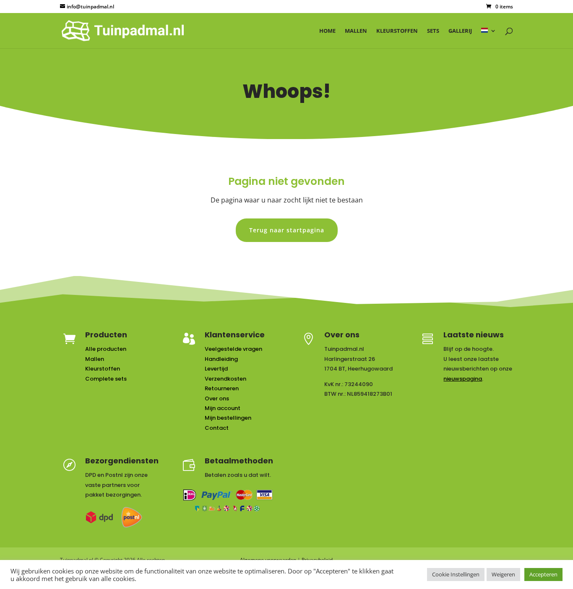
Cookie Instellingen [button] (455, 574)
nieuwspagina (462, 379)
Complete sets (106, 379)
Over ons (217, 398)
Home (327, 31)
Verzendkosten (225, 379)
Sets (433, 31)
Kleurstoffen (397, 31)
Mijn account (222, 408)
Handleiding (221, 359)
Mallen (356, 31)
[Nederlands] (488, 38)
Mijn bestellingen (228, 418)
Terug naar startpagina (286, 230)
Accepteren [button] (543, 574)
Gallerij (460, 31)
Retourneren (222, 388)
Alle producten (105, 349)
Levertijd (216, 369)
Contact (217, 428)
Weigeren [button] (503, 574)
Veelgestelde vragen (233, 349)
